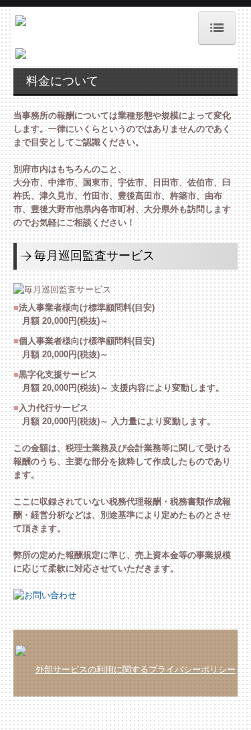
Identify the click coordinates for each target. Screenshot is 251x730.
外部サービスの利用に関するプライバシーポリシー (135, 669)
